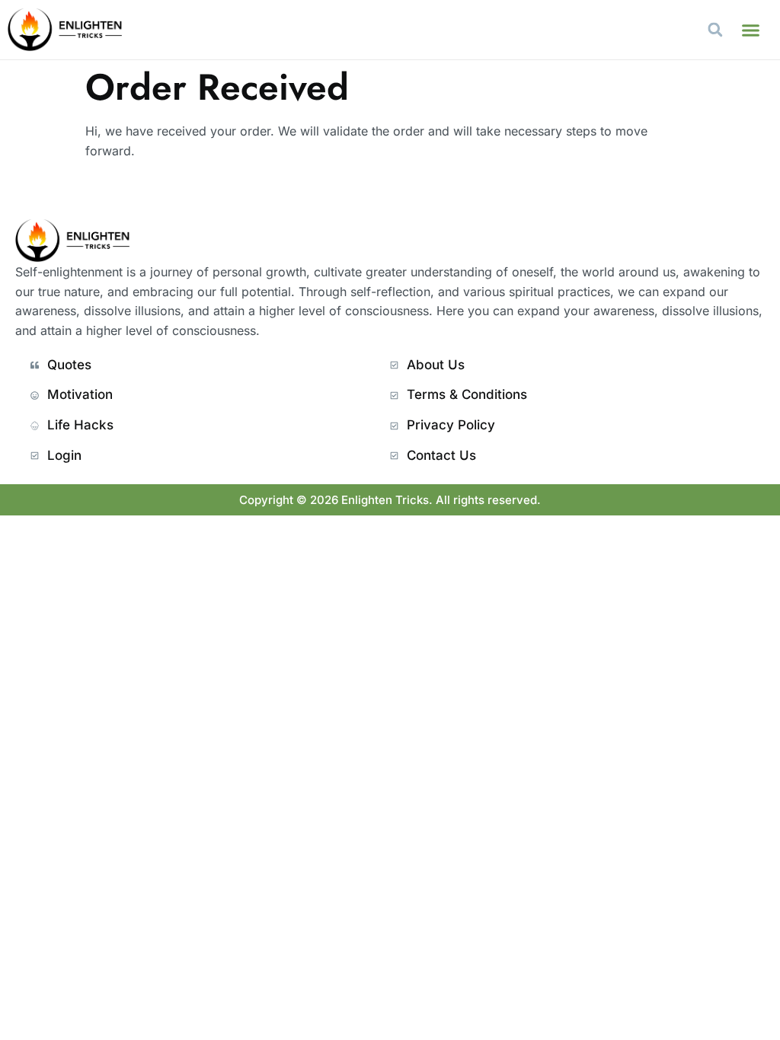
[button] (751, 29)
